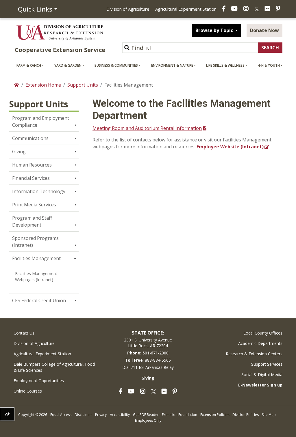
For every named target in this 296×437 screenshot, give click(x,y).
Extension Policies (214, 414)
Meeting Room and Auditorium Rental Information (147, 128)
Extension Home (43, 85)
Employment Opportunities (39, 380)
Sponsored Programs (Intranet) (35, 241)
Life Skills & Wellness (225, 65)
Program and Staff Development (32, 221)
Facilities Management (36, 258)
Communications (30, 138)
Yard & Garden (68, 65)
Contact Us (24, 333)
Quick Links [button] (35, 9)
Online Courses (28, 391)
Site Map (269, 414)
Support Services (266, 364)
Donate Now (264, 30)
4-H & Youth (269, 65)
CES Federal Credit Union (39, 300)
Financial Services (31, 178)
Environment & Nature (172, 65)
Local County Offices (262, 333)
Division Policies (245, 414)
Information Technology (38, 191)
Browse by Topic (214, 30)
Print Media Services (34, 204)
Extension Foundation (179, 414)
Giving (19, 151)
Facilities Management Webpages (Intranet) (36, 276)
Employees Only (148, 420)
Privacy (101, 414)
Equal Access (60, 414)
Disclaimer (83, 414)
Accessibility (120, 414)
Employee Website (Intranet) (230, 146)
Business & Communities (116, 65)
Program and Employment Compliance (40, 121)
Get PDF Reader (146, 414)
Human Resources (32, 165)
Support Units (82, 85)
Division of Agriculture (127, 9)
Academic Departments (260, 343)
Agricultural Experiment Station (186, 9)
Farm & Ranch (28, 65)
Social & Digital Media (261, 374)
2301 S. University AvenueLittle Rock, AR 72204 (148, 342)
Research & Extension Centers (254, 353)
